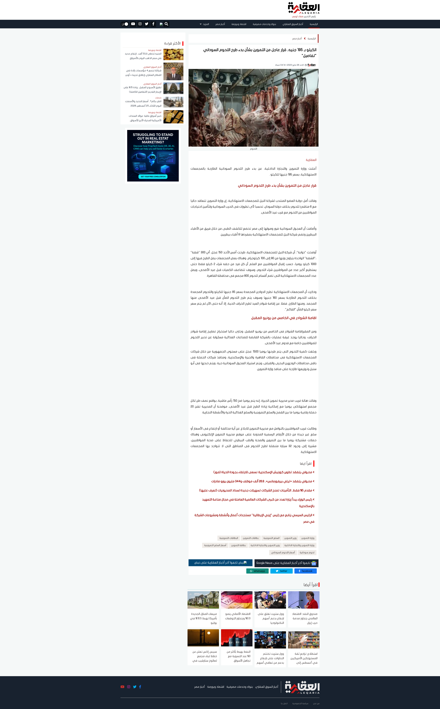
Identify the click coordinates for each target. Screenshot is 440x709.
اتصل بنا (284, 703)
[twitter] (147, 24)
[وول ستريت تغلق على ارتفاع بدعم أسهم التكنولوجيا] (270, 599)
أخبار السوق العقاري (293, 24)
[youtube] (133, 24)
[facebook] (153, 24)
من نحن (316, 703)
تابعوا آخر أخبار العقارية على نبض (216, 562)
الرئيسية (314, 24)
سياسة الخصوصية (300, 703)
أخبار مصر (220, 24)
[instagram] (140, 24)
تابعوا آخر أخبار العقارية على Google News (283, 563)
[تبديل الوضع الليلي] (124, 24)
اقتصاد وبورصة (239, 24)
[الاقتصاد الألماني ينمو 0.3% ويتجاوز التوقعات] (236, 599)
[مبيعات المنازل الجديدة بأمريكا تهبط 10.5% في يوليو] (203, 599)
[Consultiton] (153, 155)
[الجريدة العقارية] (304, 8)
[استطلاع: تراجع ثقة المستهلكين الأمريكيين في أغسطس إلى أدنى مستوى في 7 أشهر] (304, 639)
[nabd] (160, 24)
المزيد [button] (205, 24)
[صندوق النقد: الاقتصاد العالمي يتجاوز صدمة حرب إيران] (304, 599)
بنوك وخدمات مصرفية (264, 24)
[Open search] (166, 24)
